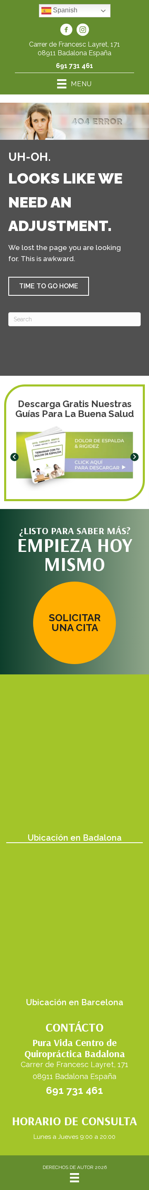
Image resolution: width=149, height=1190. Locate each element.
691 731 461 (74, 66)
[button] (48, 286)
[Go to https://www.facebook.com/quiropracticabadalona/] (66, 31)
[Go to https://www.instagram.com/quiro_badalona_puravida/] (83, 31)
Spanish (64, 10)
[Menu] (74, 1177)
